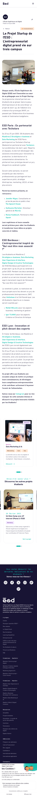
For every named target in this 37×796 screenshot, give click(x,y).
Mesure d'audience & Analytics (10, 787)
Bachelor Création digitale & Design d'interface (10, 666)
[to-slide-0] (15, 546)
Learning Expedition (8, 635)
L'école (5, 620)
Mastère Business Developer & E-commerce (10, 694)
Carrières (5, 723)
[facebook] (12, 582)
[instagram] (5, 582)
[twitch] (18, 589)
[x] (18, 582)
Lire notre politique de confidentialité (11, 779)
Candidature (6, 750)
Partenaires (6, 726)
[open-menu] (33, 3)
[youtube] (25, 582)
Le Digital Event (7, 629)
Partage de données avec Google (11, 785)
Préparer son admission (10, 742)
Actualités (6, 712)
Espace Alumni (7, 733)
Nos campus (6, 626)
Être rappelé (6, 747)
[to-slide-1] (16, 546)
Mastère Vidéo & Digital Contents (9, 703)
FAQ (4, 653)
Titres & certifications (9, 650)
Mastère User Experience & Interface (11, 684)
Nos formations (7, 632)
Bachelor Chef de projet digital (10, 662)
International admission (9, 753)
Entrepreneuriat (7, 638)
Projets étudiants (8, 715)
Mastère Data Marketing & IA (10, 698)
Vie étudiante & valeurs (9, 647)
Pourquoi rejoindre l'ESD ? (10, 623)
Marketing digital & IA (9, 670)
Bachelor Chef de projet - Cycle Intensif (10, 674)
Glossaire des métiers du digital (10, 729)
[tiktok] (31, 582)
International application (10, 756)
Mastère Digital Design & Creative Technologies (10, 689)
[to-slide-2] (20, 472)
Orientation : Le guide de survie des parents (10, 719)
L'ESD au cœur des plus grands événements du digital (9, 642)
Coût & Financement (9, 745)
